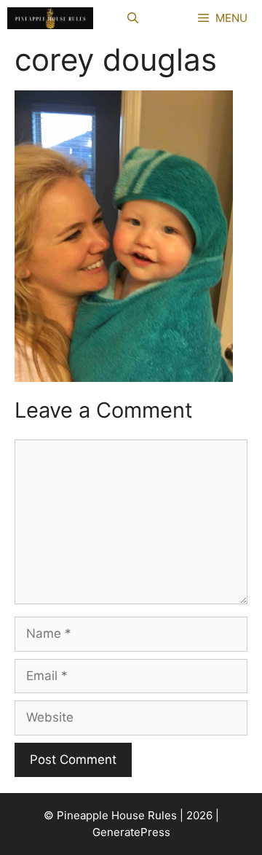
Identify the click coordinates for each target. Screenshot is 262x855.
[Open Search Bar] (133, 18)
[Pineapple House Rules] (50, 18)
